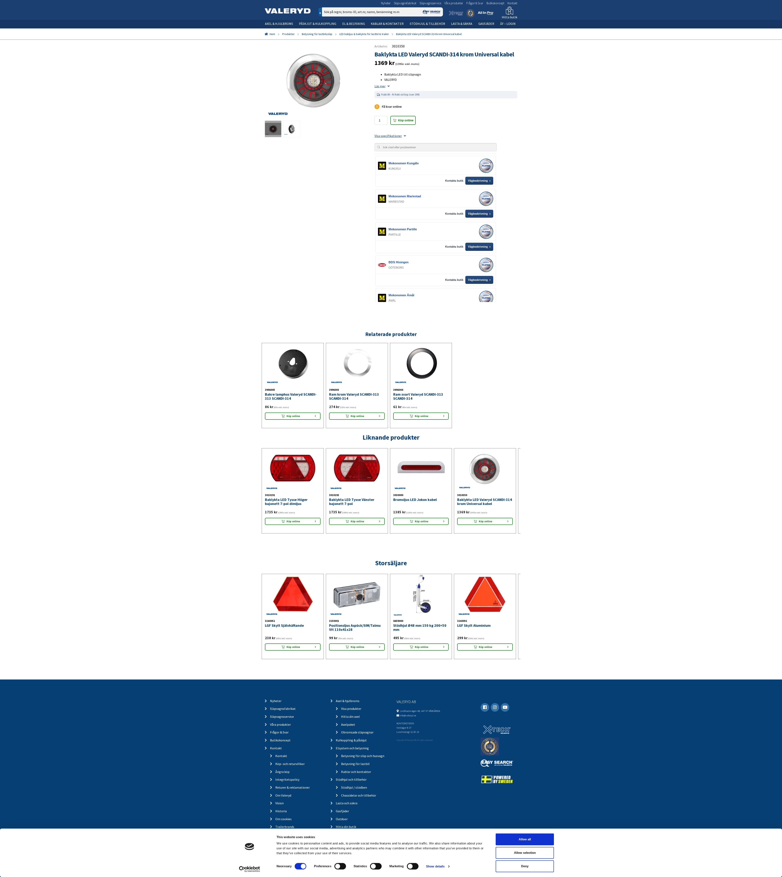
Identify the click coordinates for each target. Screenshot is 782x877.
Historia (281, 811)
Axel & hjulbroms (279, 24)
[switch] (340, 866)
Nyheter (386, 3)
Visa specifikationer (388, 136)
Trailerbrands (284, 827)
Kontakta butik (454, 180)
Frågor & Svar (474, 3)
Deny (524, 866)
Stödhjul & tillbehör (427, 24)
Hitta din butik (346, 827)
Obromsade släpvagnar (357, 732)
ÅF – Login (508, 24)
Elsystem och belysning (352, 748)
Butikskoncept (495, 3)
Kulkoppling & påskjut (351, 740)
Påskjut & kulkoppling (317, 24)
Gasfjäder (486, 24)
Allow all (525, 839)
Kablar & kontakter (387, 24)
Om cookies (283, 819)
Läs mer (380, 86)
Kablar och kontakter (356, 772)
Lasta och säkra (346, 803)
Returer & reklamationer (292, 787)
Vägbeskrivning (479, 181)
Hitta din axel (350, 717)
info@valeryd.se (408, 715)
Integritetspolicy (287, 779)
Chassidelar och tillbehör (358, 795)
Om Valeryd (283, 795)
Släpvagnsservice (430, 3)
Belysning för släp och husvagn (362, 756)
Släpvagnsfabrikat (405, 3)
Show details (435, 866)
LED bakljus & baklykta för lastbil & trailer (364, 34)
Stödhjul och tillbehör (351, 779)
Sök (437, 29)
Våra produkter (453, 3)
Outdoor (342, 819)
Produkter (288, 34)
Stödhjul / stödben (354, 787)
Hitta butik (509, 17)
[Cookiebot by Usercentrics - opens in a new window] (249, 869)
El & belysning (353, 24)
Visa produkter (351, 709)
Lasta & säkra (461, 24)
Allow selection (525, 852)
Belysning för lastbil (355, 764)
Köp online (405, 120)
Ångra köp (282, 772)
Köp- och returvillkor (290, 764)
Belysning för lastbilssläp (317, 34)
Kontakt (512, 3)
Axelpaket (348, 724)
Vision (279, 803)
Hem (272, 34)
